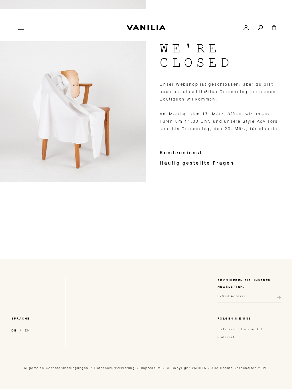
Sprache (20, 319)
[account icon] (246, 27)
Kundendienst (181, 153)
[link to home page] (146, 27)
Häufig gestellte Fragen (197, 163)
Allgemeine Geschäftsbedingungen (56, 368)
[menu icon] (20, 27)
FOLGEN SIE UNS (234, 319)
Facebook (250, 329)
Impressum (151, 368)
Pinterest (226, 337)
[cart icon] (274, 27)
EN (27, 330)
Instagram (227, 329)
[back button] (277, 300)
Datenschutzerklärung (114, 368)
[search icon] (260, 27)
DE (14, 330)
